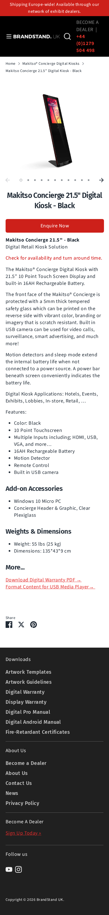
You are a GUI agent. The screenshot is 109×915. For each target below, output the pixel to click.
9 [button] (75, 180)
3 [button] (35, 180)
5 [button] (48, 180)
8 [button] (68, 180)
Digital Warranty (25, 692)
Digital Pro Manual (28, 712)
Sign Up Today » (23, 833)
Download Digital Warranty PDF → (44, 579)
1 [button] (21, 180)
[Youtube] (9, 869)
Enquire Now (55, 225)
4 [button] (41, 180)
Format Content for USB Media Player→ (50, 586)
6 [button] (55, 180)
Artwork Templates (29, 672)
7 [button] (62, 180)
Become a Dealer (26, 763)
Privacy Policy (22, 803)
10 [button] (82, 180)
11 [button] (88, 180)
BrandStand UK (50, 899)
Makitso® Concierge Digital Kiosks (51, 63)
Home (11, 63)
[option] (54, 126)
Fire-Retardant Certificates (38, 732)
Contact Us (19, 783)
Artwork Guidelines (29, 682)
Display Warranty (26, 702)
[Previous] (7, 180)
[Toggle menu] (6, 36)
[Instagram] (18, 869)
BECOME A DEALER (87, 26)
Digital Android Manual (33, 722)
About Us (17, 773)
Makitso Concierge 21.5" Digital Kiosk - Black (44, 70)
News (12, 793)
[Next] (101, 180)
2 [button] (28, 180)
